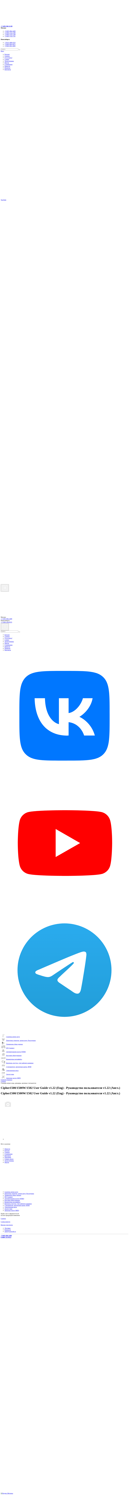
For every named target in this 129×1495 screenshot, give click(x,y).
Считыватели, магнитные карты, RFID (18, 1067)
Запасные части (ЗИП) (13, 1078)
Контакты (8, 69)
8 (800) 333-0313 (6, 1237)
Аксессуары (10, 1074)
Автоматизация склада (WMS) (16, 1052)
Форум (7, 63)
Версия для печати (7, 1225)
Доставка (7, 1228)
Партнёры (8, 1157)
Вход (2, 51)
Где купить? (8, 58)
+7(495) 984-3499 (10, 31)
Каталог (7, 54)
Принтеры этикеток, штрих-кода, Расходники (21, 1040)
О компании (8, 64)
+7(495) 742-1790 (10, 34)
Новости (7, 66)
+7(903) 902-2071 (10, 44)
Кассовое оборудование (14, 1055)
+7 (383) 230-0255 (6, 622)
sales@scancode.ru (10, 1231)
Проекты (7, 68)
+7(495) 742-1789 (10, 33)
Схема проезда (5, 1222)
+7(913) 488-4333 (10, 42)
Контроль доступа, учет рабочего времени (19, 1063)
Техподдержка (9, 61)
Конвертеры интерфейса (14, 1059)
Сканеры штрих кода (13, 1037)
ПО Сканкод (10, 1048)
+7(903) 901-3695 (10, 46)
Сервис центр (9, 1159)
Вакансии (8, 1230)
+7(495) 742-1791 (10, 36)
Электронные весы (12, 1070)
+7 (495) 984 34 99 (6, 26)
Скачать (7, 56)
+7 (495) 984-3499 (6, 619)
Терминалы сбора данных (14, 1044)
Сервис (7, 59)
